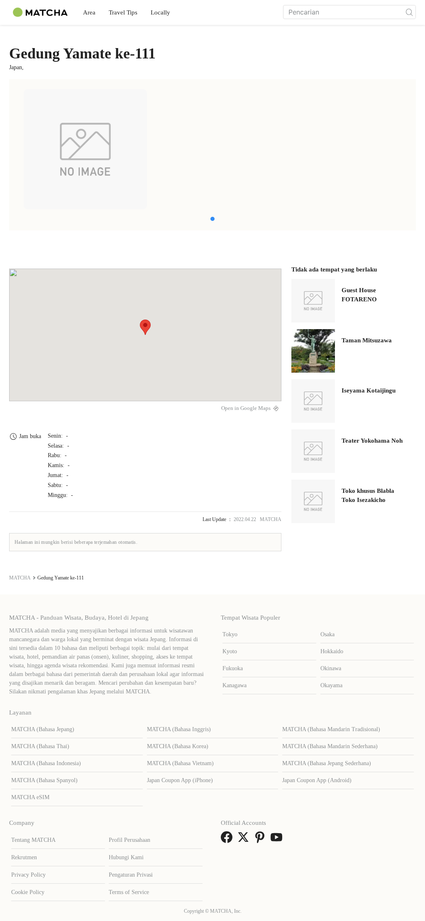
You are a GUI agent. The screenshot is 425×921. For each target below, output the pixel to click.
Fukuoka (232, 668)
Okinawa (330, 668)
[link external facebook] (228, 839)
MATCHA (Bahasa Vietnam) (180, 763)
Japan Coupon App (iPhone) (180, 780)
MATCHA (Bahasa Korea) (177, 746)
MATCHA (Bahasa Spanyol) (44, 780)
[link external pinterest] (261, 839)
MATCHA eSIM (30, 797)
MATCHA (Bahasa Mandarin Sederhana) (330, 746)
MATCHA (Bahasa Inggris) (179, 729)
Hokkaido (331, 651)
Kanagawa (234, 685)
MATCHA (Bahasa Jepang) (42, 729)
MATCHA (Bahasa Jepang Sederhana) (326, 763)
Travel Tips (123, 12)
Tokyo (229, 634)
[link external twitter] (244, 839)
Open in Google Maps (246, 408)
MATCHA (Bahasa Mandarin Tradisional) (331, 729)
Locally (160, 12)
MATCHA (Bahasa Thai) (40, 746)
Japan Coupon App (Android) (317, 780)
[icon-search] (409, 12)
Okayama (331, 685)
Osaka (327, 634)
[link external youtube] (278, 839)
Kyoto (229, 651)
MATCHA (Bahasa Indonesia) (46, 763)
